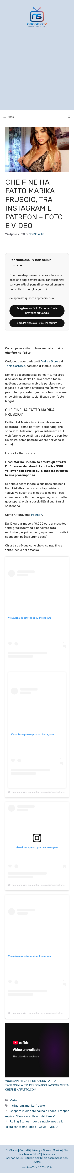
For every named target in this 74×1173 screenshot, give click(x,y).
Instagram (17, 1105)
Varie (13, 1100)
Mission (57, 1150)
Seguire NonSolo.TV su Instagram (37, 322)
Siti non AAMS (33, 1158)
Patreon (36, 514)
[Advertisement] (37, 73)
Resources (49, 1154)
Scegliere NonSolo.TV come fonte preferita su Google (37, 310)
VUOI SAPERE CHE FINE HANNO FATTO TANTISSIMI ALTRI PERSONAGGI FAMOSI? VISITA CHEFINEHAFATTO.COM (37, 1085)
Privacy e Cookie (41, 1150)
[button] (69, 117)
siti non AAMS (14, 1158)
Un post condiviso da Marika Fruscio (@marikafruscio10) (39, 792)
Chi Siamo (12, 1150)
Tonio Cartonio (15, 366)
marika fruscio (35, 1105)
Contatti (24, 1150)
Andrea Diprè (49, 361)
